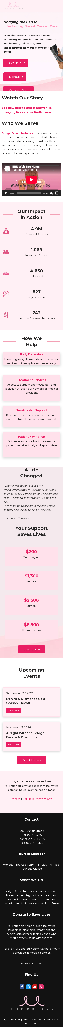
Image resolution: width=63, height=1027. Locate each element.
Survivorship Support (31, 410)
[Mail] (34, 986)
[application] (31, 179)
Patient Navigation (31, 436)
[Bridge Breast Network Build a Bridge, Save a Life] (13, 5)
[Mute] (51, 193)
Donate (15, 798)
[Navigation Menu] (56, 6)
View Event (13, 710)
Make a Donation (31, 963)
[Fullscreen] (57, 193)
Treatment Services (31, 380)
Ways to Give (44, 798)
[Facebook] (22, 986)
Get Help (28, 798)
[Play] (6, 193)
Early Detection (31, 354)
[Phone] (41, 986)
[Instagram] (28, 986)
